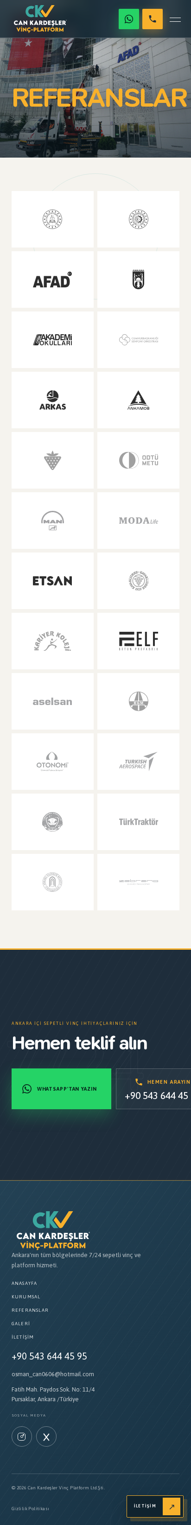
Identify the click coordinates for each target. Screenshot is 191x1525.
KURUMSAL (26, 1296)
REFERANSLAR (30, 1310)
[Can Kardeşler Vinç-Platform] (40, 19)
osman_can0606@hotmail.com (53, 1374)
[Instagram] (22, 1436)
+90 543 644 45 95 (49, 1356)
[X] (46, 1436)
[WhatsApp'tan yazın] (129, 19)
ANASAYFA (25, 1283)
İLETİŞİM (23, 1337)
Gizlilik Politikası (31, 1508)
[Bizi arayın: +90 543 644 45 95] (152, 19)
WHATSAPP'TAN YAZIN (67, 1089)
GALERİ (21, 1323)
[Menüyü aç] (175, 19)
